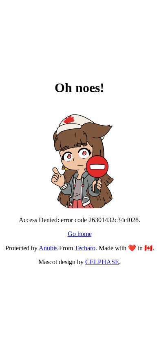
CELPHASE (102, 261)
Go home (80, 233)
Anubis (48, 248)
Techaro (85, 248)
